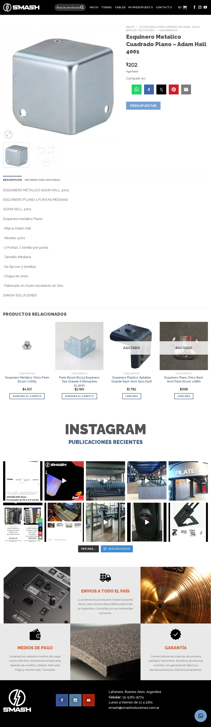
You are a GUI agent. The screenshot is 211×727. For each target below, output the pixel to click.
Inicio (94, 7)
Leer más (131, 396)
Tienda (106, 7)
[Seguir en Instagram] (200, 7)
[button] (201, 716)
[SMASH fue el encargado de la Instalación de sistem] (105, 522)
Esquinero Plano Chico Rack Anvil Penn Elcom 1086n (183, 379)
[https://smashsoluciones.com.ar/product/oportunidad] (146, 522)
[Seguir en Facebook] (194, 7)
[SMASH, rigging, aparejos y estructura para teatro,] (105, 481)
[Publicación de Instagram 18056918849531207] (64, 481)
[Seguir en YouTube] (205, 7)
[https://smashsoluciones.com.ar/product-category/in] (22, 522)
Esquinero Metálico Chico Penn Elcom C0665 (27, 379)
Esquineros (168, 30)
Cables (120, 7)
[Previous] (10, 81)
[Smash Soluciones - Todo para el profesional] (25, 7)
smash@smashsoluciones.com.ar (134, 708)
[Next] (112, 81)
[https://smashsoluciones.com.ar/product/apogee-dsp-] (22, 481)
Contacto (164, 7)
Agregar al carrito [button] (27, 396)
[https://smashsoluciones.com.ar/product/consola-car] (64, 522)
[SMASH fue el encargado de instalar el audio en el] (188, 481)
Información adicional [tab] (43, 179)
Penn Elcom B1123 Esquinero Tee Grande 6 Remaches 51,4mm (79, 381)
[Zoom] (9, 135)
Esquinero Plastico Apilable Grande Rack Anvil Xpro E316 (131, 379)
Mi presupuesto (140, 7)
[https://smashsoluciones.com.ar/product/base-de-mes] (188, 522)
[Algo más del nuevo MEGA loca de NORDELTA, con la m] (146, 481)
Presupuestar (143, 106)
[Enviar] (82, 7)
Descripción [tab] (12, 179)
